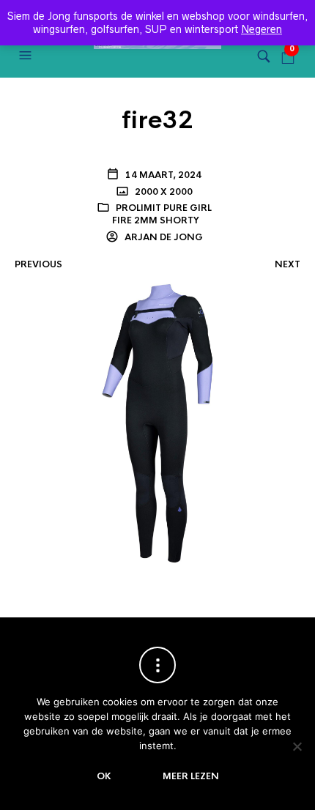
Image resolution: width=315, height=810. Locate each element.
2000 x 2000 (163, 192)
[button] (27, 56)
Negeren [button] (261, 29)
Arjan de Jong (162, 237)
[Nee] (296, 746)
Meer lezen (191, 776)
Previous (38, 264)
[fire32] (157, 422)
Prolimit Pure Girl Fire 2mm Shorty (162, 214)
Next (287, 264)
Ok (104, 776)
